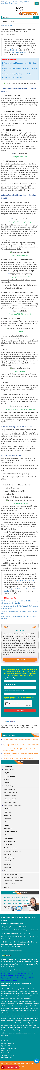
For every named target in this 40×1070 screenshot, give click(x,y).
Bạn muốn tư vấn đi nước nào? (14, 690)
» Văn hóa (7, 782)
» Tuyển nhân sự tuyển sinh (12, 851)
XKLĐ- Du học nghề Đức (8, 1048)
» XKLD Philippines (9, 841)
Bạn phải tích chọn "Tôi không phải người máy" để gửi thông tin (19, 698)
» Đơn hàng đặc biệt (10, 799)
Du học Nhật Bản (6, 1053)
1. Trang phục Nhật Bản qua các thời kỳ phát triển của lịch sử (19, 64)
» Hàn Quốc (7, 815)
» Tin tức (6, 779)
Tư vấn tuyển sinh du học (11, 848)
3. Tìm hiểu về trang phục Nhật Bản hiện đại (16, 74)
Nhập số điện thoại (10, 684)
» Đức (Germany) (9, 858)
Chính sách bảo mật (7, 1057)
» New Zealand (8, 838)
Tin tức (12, 21)
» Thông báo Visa (9, 776)
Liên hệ (6, 887)
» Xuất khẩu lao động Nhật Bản (13, 877)
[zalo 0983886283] (36, 1061)
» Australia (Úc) (8, 828)
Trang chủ (4, 21)
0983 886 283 (12, 1067)
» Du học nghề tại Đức (10, 831)
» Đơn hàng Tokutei (10, 802)
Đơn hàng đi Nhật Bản (8, 1043)
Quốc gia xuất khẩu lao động (12, 805)
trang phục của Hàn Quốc (25, 580)
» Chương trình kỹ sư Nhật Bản (13, 880)
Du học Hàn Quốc (6, 1050)
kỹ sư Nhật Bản (16, 589)
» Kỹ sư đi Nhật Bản (10, 789)
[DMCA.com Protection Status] (6, 955)
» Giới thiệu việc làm (10, 884)
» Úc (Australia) (8, 867)
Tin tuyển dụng (8, 786)
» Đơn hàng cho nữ (10, 795)
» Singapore (7, 818)
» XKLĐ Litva (8, 844)
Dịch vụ (6, 870)
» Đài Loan (7, 812)
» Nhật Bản (7, 809)
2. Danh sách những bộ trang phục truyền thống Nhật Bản (19, 69)
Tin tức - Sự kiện (9, 769)
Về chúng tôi (8, 766)
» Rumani (7, 822)
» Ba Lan (6, 825)
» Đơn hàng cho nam (10, 792)
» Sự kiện (7, 773)
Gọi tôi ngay (20, 659)
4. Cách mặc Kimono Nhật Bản (12, 77)
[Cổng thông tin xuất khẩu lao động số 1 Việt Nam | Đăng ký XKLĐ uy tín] (16, 2)
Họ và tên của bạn (10, 678)
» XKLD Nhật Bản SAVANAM (12, 874)
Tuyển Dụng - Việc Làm (8, 1055)
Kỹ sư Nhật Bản (6, 1046)
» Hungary (7, 835)
